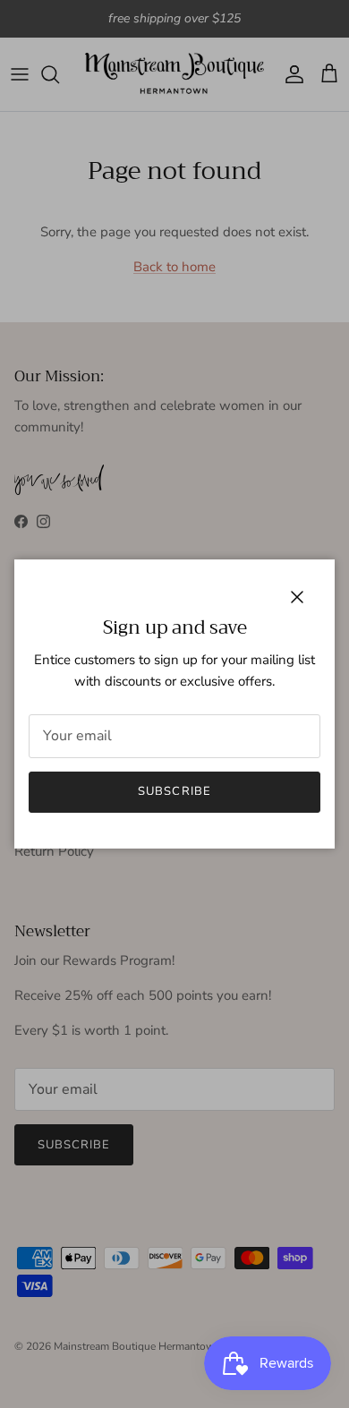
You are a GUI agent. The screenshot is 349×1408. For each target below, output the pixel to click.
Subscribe (174, 791)
